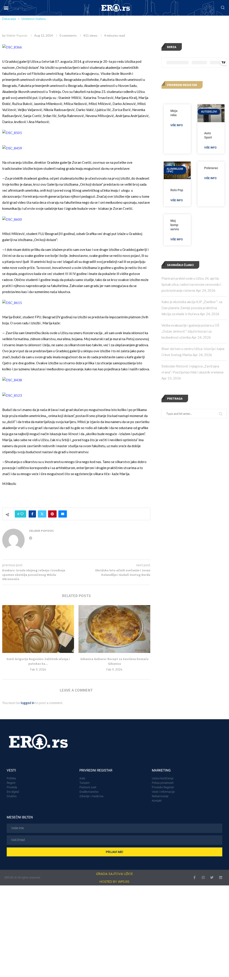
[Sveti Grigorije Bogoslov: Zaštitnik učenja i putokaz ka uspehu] (38, 629)
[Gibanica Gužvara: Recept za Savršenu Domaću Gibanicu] (114, 629)
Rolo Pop (176, 190)
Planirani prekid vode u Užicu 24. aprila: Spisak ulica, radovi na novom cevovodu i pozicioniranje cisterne (191, 284)
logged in (27, 703)
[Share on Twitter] (42, 514)
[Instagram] (203, 877)
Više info (176, 125)
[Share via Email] (62, 514)
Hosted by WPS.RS (114, 881)
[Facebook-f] (194, 877)
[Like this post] (21, 514)
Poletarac (211, 168)
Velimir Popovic (17, 35)
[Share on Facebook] (32, 514)
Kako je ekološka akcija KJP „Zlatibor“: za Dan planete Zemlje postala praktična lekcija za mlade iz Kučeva (191, 308)
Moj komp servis (174, 225)
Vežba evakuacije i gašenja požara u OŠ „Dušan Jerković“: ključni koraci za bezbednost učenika (190, 331)
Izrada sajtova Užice (114, 873)
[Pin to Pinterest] (52, 514)
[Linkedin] (220, 877)
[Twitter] (212, 877)
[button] (6, 8)
